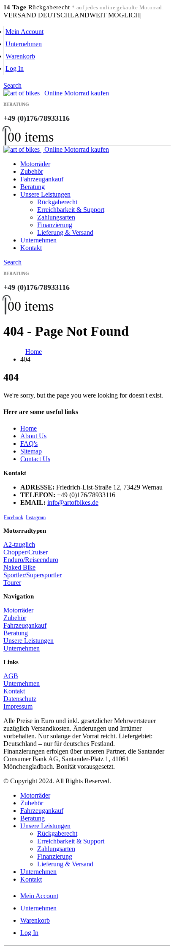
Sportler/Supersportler (32, 575)
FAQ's (29, 443)
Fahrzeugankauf (41, 179)
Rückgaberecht (57, 202)
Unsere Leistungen (45, 194)
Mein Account (24, 31)
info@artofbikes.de (72, 502)
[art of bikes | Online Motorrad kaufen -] (56, 93)
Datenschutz (19, 698)
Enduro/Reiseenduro (30, 559)
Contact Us (35, 458)
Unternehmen (23, 43)
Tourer (12, 582)
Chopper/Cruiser (25, 552)
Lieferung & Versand (65, 232)
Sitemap (31, 451)
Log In (14, 68)
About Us (33, 436)
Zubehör (31, 171)
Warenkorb (20, 56)
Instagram (36, 517)
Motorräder (35, 163)
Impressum (18, 706)
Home (28, 428)
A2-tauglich (19, 544)
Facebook (13, 517)
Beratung (32, 186)
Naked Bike (19, 567)
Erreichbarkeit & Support (70, 209)
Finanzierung (54, 224)
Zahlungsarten (56, 217)
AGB (10, 675)
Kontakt (31, 247)
